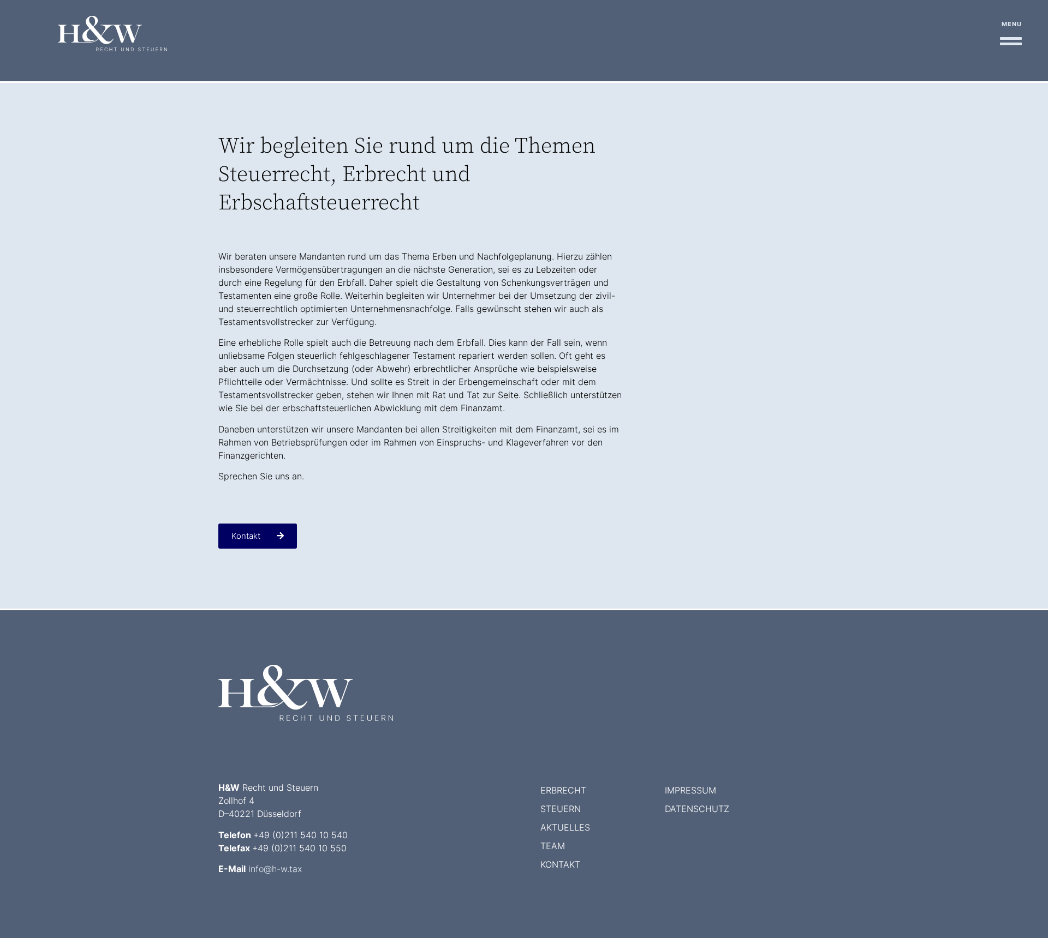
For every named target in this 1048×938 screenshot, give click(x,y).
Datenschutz (697, 808)
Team (552, 845)
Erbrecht (563, 790)
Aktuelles (565, 827)
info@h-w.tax (275, 868)
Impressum (690, 790)
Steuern (560, 808)
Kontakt (560, 864)
